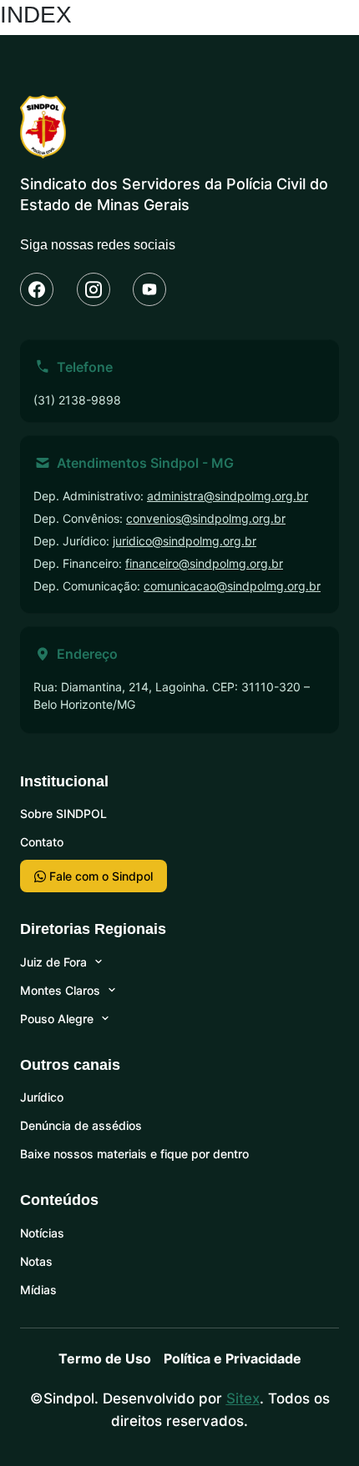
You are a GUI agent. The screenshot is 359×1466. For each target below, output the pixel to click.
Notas (36, 1261)
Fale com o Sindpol (99, 876)
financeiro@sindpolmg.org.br (204, 563)
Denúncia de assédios (81, 1125)
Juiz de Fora (53, 962)
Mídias (38, 1290)
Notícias (42, 1233)
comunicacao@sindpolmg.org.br (232, 586)
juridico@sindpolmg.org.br (184, 541)
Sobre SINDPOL (63, 813)
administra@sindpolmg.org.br (227, 496)
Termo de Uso (104, 1358)
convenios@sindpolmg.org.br (206, 518)
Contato (41, 842)
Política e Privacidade (232, 1358)
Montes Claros (60, 990)
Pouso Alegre (57, 1019)
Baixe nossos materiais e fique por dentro (134, 1154)
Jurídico (41, 1097)
